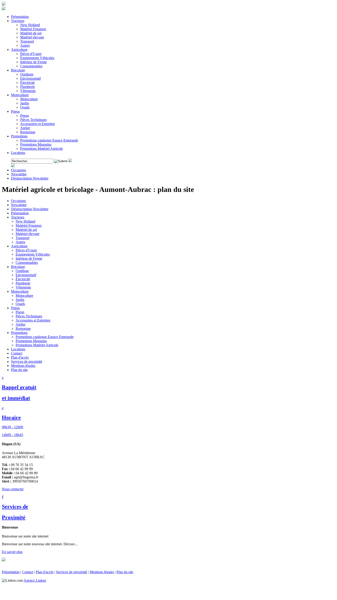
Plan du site (19, 370)
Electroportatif (26, 275)
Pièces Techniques (29, 316)
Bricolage (18, 267)
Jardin (20, 300)
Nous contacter (13, 489)
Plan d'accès (20, 357)
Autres (20, 242)
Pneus (15, 308)
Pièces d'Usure (26, 250)
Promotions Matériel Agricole (37, 345)
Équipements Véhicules (33, 254)
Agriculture (19, 246)
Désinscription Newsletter (29, 209)
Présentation (20, 213)
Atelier (20, 324)
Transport (22, 238)
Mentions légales (23, 366)
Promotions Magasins (31, 341)
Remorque (23, 328)
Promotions (19, 333)
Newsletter (19, 205)
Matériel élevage (27, 234)
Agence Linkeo (35, 580)
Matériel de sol (26, 230)
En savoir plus (12, 552)
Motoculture (20, 291)
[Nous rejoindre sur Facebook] (4, 9)
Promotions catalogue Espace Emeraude (45, 337)
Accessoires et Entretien (33, 320)
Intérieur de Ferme (29, 258)
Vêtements (23, 287)
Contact (16, 353)
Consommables (27, 263)
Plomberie (23, 283)
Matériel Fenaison (28, 225)
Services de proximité (26, 361)
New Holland (25, 221)
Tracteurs (17, 217)
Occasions (18, 201)
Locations (18, 349)
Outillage (22, 271)
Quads (20, 304)
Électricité (23, 279)
